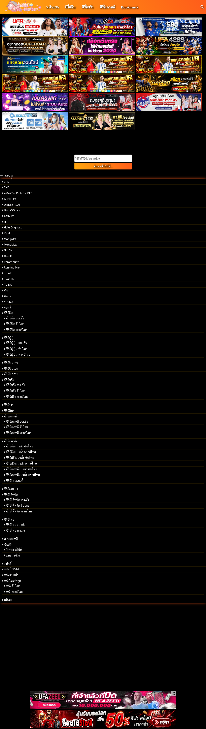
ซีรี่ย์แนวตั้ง (11, 441)
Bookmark (129, 7)
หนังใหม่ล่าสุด (12, 580)
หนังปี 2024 (11, 569)
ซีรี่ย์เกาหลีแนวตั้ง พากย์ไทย (23, 475)
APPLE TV (10, 198)
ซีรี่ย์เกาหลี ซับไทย (17, 427)
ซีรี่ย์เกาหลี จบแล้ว (17, 421)
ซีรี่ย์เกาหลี (107, 7)
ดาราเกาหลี (11, 538)
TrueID (8, 273)
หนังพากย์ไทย (14, 591)
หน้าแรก (52, 7)
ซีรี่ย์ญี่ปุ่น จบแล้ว (16, 343)
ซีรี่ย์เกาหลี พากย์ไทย (18, 433)
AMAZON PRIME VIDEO (18, 193)
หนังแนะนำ (11, 575)
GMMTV (9, 216)
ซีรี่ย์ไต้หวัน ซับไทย (18, 505)
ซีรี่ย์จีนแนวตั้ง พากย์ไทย (21, 452)
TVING (8, 284)
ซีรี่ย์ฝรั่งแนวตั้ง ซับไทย (20, 457)
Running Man (12, 267)
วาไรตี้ (7, 563)
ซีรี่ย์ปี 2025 (11, 368)
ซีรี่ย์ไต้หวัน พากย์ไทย (19, 511)
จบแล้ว (8, 307)
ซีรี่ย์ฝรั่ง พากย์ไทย (17, 396)
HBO (6, 221)
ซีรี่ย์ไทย (9, 519)
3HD (6, 181)
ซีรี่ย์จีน (70, 7)
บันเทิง (8, 544)
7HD (6, 187)
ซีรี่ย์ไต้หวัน (11, 495)
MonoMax (10, 244)
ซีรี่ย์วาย (8, 405)
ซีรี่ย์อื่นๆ (9, 410)
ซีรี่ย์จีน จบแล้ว (15, 318)
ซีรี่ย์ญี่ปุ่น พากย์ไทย (18, 354)
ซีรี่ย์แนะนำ (11, 489)
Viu (6, 290)
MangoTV (10, 239)
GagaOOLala (12, 210)
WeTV (7, 296)
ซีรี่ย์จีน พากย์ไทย (16, 329)
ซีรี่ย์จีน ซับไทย (15, 324)
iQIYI (7, 233)
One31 (8, 256)
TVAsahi (9, 279)
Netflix (8, 250)
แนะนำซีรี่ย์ (13, 555)
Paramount (11, 261)
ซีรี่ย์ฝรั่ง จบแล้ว (15, 385)
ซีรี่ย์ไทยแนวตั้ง (15, 480)
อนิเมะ (8, 600)
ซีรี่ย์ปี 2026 (11, 374)
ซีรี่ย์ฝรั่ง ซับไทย (16, 391)
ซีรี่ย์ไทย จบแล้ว (15, 525)
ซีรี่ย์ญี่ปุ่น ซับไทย (16, 349)
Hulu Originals (13, 227)
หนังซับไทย (13, 586)
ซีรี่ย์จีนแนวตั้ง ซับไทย (19, 446)
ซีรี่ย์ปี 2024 (11, 363)
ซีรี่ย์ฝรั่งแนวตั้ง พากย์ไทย (21, 463)
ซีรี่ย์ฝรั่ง (87, 7)
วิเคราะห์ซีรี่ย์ (14, 549)
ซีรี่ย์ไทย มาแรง (15, 530)
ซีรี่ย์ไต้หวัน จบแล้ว (17, 500)
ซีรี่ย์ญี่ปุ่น (9, 338)
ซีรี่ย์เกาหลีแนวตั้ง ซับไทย (21, 469)
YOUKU (8, 302)
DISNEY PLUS (12, 204)
